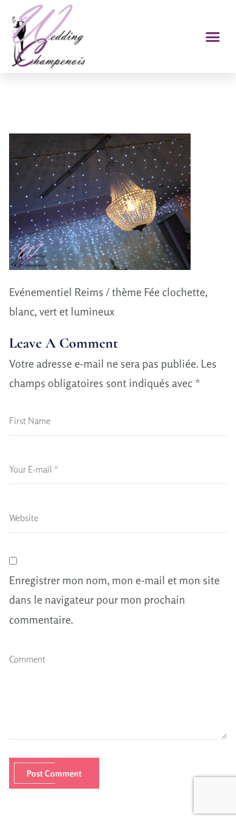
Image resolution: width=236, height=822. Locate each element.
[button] (213, 36)
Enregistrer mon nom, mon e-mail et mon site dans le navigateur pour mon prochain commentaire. (114, 599)
